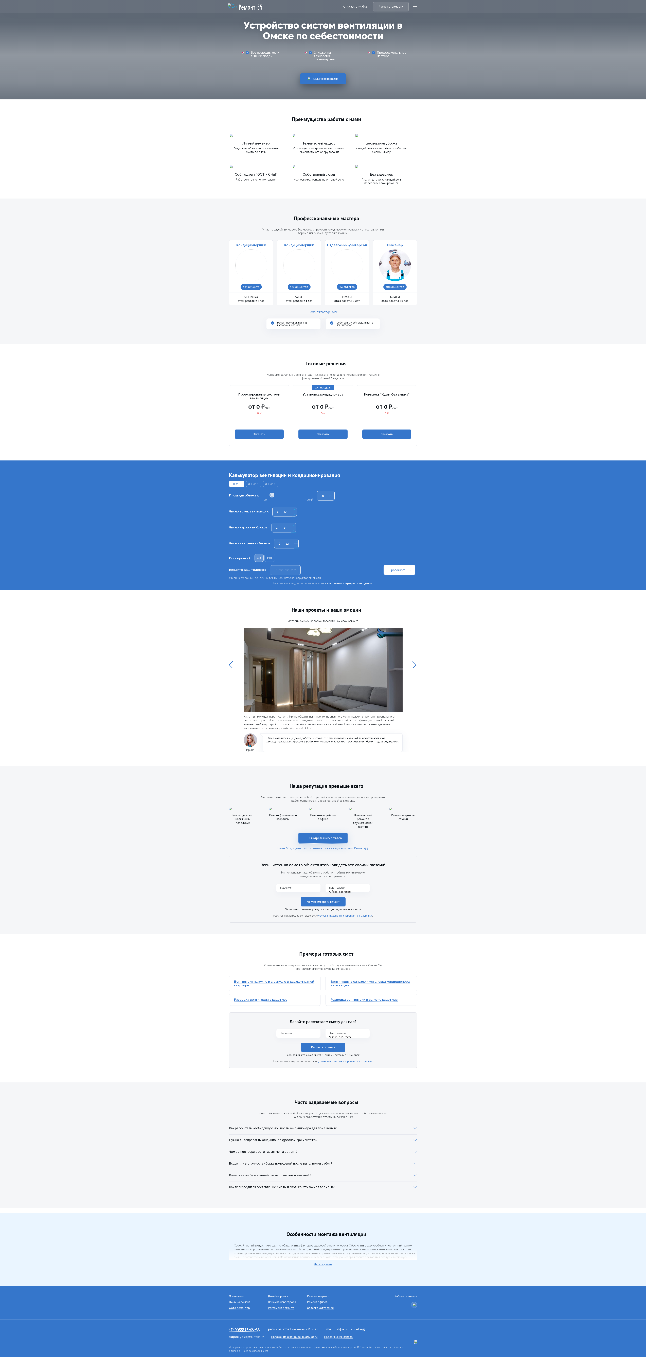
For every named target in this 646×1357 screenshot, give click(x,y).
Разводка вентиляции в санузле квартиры (364, 999)
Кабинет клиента (405, 1296)
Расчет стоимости (391, 6)
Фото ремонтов (239, 1308)
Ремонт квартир (318, 1296)
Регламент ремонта (281, 1308)
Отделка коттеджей (320, 1308)
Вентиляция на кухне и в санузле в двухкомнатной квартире (274, 983)
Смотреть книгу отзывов (325, 838)
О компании (236, 1296)
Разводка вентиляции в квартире (260, 999)
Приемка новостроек (282, 1302)
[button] (231, 665)
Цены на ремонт (239, 1302)
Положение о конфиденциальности (294, 1336)
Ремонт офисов (317, 1302)
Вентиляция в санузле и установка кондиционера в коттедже (370, 983)
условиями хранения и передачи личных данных (345, 915)
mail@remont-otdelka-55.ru (351, 1329)
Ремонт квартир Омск (323, 312)
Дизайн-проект (278, 1296)
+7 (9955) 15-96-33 (355, 6)
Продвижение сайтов (338, 1336)
